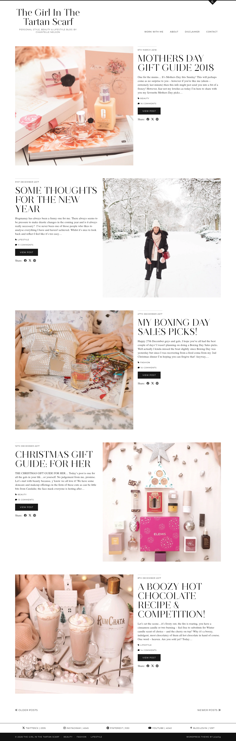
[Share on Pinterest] (157, 119)
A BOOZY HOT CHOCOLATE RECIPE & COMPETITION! (171, 600)
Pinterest (119, 728)
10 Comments (148, 367)
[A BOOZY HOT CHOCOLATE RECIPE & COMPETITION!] (74, 634)
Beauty (144, 98)
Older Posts (28, 710)
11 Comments (25, 245)
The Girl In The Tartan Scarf (48, 17)
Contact (212, 31)
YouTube (162, 728)
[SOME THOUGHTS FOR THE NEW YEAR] (162, 237)
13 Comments (25, 499)
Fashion (145, 362)
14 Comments (148, 650)
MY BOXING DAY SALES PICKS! (174, 327)
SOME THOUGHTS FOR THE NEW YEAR (56, 199)
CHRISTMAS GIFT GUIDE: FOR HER (54, 459)
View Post (149, 111)
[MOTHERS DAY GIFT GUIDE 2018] (74, 105)
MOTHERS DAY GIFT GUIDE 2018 (176, 63)
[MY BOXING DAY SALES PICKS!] (74, 370)
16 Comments (148, 103)
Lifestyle (23, 239)
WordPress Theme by (203, 737)
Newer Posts (207, 710)
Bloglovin (203, 728)
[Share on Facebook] (148, 119)
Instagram (77, 728)
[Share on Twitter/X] (152, 119)
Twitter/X (35, 728)
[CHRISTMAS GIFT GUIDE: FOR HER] (162, 502)
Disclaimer (192, 31)
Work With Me (153, 31)
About (174, 31)
